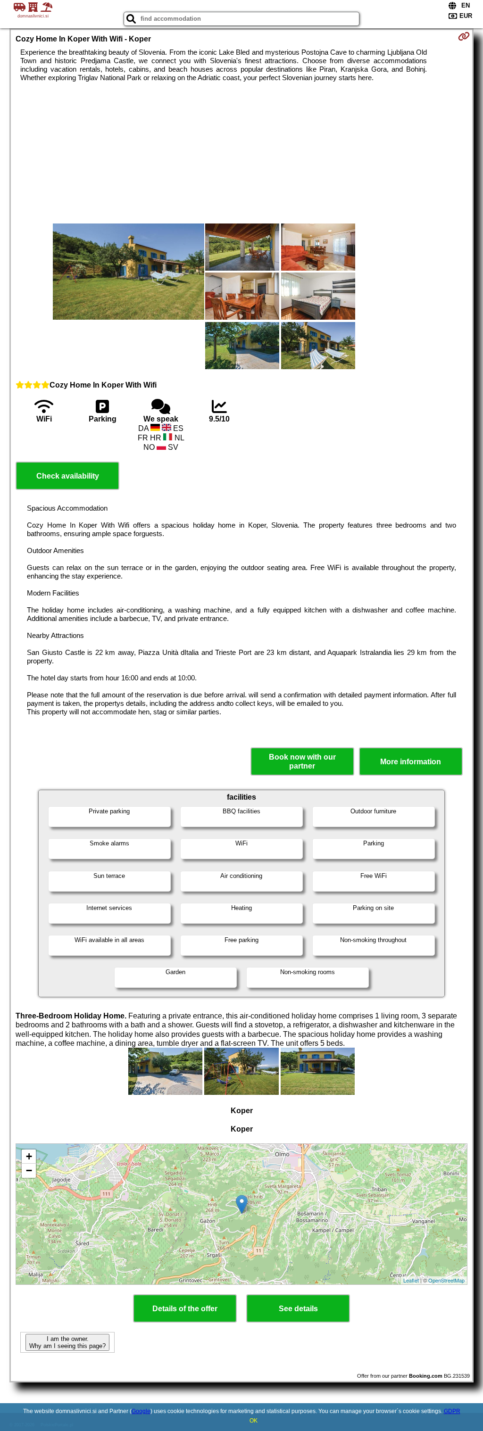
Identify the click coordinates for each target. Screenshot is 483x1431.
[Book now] (464, 36)
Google (141, 1411)
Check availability (67, 476)
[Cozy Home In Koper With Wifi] (128, 272)
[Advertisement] (241, 153)
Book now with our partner (302, 761)
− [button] (29, 1170)
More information (410, 762)
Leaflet (411, 1280)
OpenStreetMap (446, 1280)
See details (298, 1309)
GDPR (452, 1411)
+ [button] (29, 1156)
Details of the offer (184, 1309)
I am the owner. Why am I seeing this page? (67, 1342)
